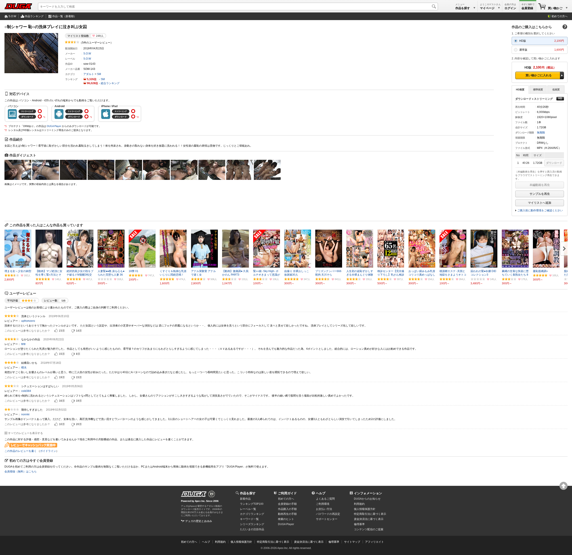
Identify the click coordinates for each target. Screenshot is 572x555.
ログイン (510, 8)
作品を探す (248, 493)
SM (99, 74)
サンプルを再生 (540, 193)
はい (56, 331)
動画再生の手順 (287, 514)
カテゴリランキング (252, 514)
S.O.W (12, 16)
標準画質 (538, 89)
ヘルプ (320, 493)
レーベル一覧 (248, 509)
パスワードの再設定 (328, 514)
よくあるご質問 (325, 498)
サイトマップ (352, 541)
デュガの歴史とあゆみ (198, 521)
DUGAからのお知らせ (367, 498)
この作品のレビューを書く (20, 451)
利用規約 (359, 503)
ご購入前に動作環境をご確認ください (540, 210)
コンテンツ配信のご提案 (368, 529)
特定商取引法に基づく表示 (273, 541)
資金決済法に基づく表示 (309, 541)
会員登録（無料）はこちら (20, 471)
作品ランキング (34, 16)
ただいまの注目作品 (252, 529)
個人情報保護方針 (364, 509)
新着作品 (245, 498)
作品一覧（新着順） (64, 16)
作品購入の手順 (287, 509)
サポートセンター (326, 519)
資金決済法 (368, 519)
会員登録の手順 (287, 503)
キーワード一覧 (249, 519)
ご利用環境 (322, 503)
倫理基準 (359, 524)
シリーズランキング (252, 524)
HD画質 (520, 89)
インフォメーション (368, 493)
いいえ (73, 331)
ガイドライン (48, 451)
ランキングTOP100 (251, 503)
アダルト (88, 74)
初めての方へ (559, 16)
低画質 (556, 89)
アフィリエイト (374, 541)
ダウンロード (554, 162)
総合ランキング (110, 83)
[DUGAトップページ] (18, 6)
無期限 (541, 132)
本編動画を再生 (540, 185)
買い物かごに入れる (539, 75)
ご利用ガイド (287, 493)
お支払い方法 (324, 509)
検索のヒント (286, 519)
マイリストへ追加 (539, 202)
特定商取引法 (370, 514)
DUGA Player (54, 126)
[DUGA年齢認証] (193, 494)
